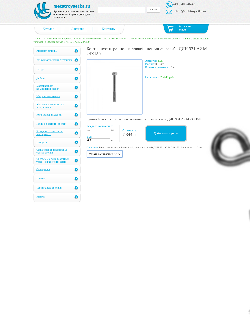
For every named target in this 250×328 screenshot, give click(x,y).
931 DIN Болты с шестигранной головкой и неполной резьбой (145, 38)
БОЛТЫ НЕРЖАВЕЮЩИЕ (91, 38)
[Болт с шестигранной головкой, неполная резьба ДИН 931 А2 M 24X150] (115, 114)
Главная (37, 38)
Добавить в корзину (166, 133)
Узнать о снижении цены (104, 154)
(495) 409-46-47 (184, 4)
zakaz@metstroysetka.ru (189, 11)
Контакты (108, 28)
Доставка (77, 28)
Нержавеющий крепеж (59, 38)
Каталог (48, 28)
